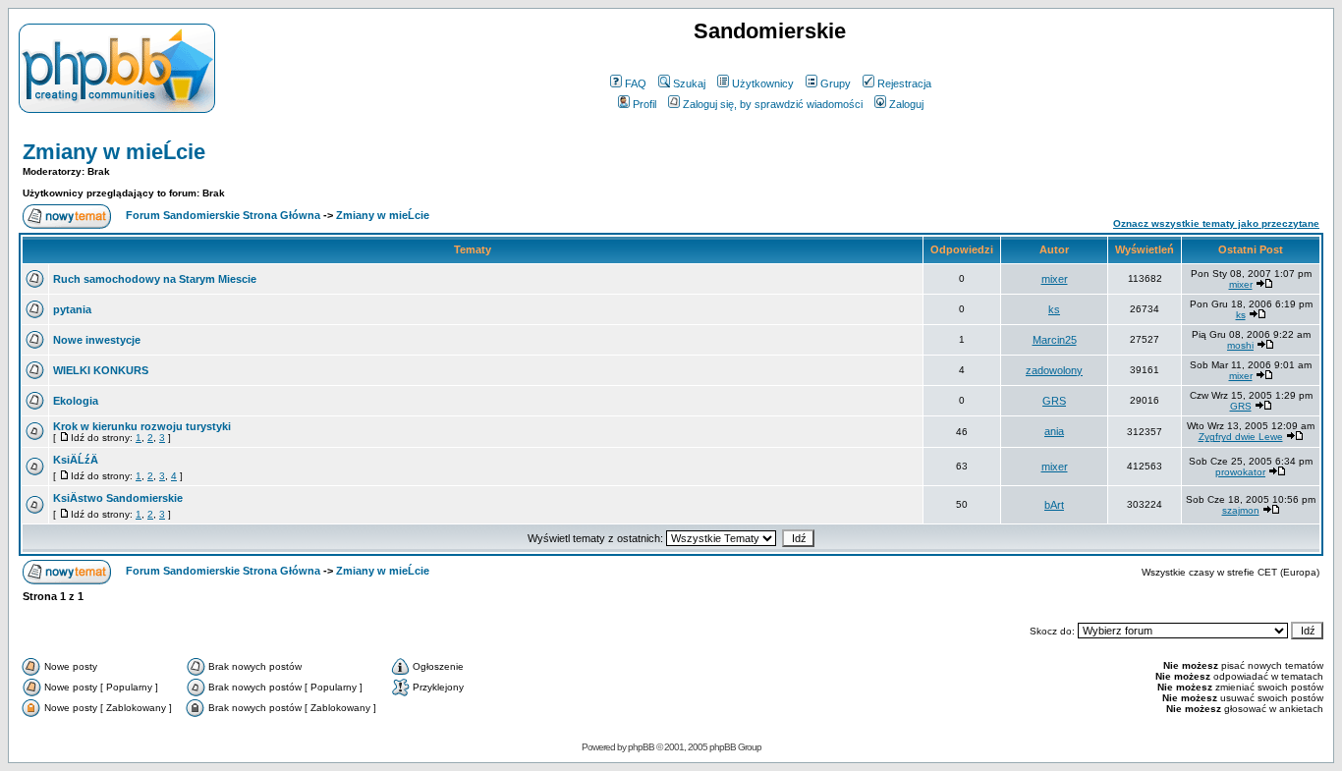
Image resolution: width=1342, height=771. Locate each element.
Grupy (835, 83)
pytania (72, 309)
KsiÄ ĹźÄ (75, 460)
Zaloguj (906, 104)
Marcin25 (1055, 340)
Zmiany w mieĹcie (114, 151)
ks (1054, 309)
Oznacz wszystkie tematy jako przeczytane (1216, 223)
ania (1054, 431)
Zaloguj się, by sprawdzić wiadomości (773, 104)
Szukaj (689, 83)
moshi (1240, 345)
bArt (1054, 505)
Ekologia (75, 401)
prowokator (1240, 472)
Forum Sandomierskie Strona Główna (223, 215)
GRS (1054, 401)
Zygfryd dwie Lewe (1241, 436)
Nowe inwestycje (96, 340)
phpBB (641, 747)
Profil (644, 104)
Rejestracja (904, 83)
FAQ (635, 83)
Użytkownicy (763, 83)
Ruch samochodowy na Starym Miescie (154, 279)
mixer (1054, 279)
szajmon (1240, 510)
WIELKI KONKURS (100, 370)
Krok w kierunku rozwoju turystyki (142, 426)
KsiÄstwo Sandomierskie (118, 498)
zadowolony (1054, 370)
